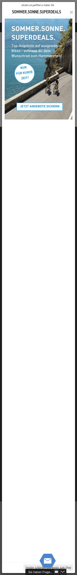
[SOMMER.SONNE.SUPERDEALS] (38, 69)
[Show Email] (56, 571)
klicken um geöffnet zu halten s (37, 5)
